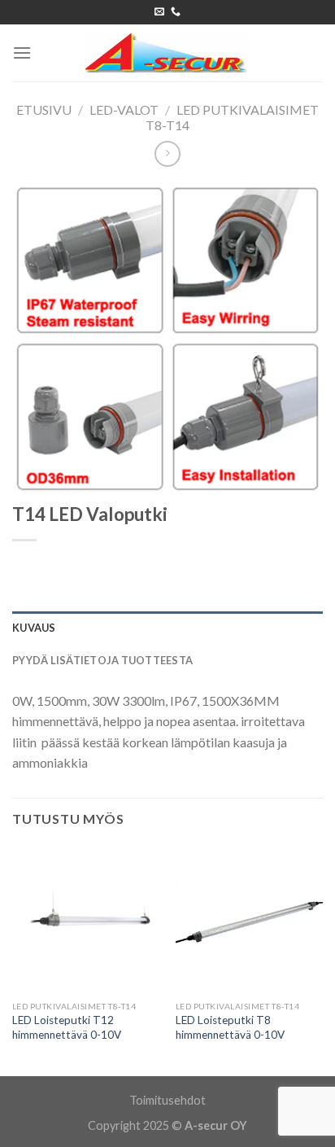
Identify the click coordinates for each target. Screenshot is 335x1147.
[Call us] (176, 12)
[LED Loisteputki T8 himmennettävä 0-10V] (249, 918)
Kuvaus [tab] (34, 627)
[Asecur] (167, 53)
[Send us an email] (159, 12)
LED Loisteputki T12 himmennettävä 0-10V (66, 1027)
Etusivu (44, 109)
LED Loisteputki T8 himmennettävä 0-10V (230, 1027)
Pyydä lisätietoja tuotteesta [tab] (102, 660)
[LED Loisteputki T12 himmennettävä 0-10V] (85, 918)
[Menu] (22, 52)
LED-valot (124, 109)
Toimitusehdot (167, 1100)
